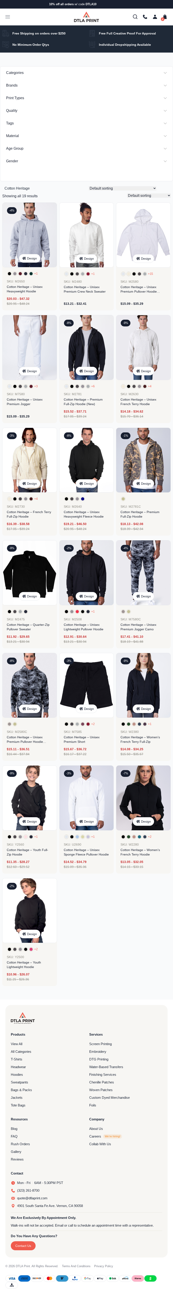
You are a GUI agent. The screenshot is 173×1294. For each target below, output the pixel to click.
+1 (36, 273)
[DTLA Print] (86, 17)
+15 (150, 273)
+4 (149, 386)
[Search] (135, 17)
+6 (93, 386)
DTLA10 (91, 4)
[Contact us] (145, 17)
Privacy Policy (103, 1266)
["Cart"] (164, 17)
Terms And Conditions (76, 1266)
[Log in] (155, 17)
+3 (36, 386)
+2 (93, 724)
